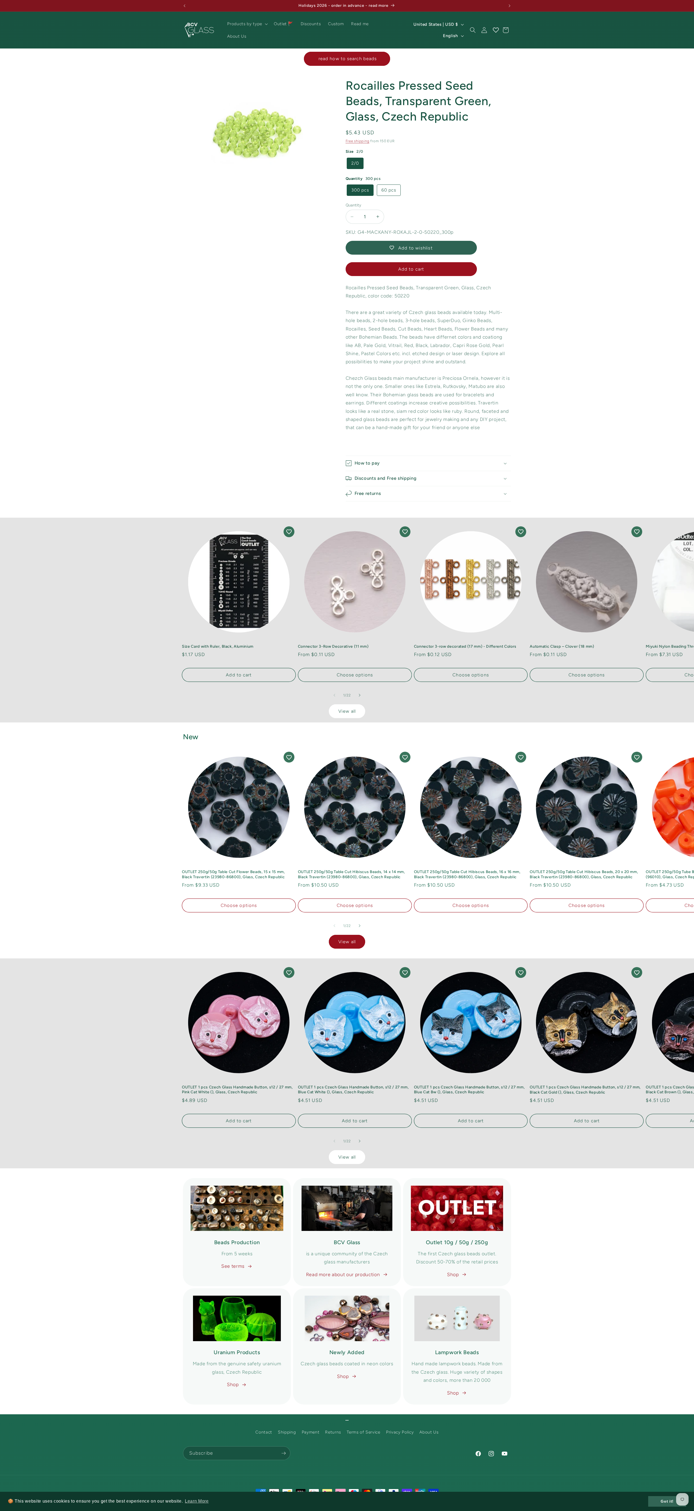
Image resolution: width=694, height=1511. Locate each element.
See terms (233, 1266)
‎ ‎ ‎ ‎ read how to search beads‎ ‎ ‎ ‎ (347, 58)
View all (347, 711)
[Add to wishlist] (289, 531)
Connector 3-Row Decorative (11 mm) (333, 646)
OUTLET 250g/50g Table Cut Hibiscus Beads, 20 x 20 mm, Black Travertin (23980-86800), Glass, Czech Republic (584, 874)
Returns (333, 1432)
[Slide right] (359, 695)
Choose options (355, 674)
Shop (453, 1274)
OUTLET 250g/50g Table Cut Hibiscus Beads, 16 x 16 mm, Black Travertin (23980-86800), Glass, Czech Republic (467, 874)
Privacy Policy (400, 1432)
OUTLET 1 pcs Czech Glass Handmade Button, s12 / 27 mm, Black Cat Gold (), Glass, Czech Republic (585, 1090)
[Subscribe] (283, 1453)
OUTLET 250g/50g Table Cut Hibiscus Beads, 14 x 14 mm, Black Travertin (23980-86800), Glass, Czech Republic (351, 874)
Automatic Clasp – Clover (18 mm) (562, 646)
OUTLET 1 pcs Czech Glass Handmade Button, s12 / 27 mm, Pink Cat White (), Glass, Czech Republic (237, 1090)
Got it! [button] (667, 1501)
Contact (263, 1432)
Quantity (353, 205)
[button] (247, 24)
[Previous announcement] (185, 5)
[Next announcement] (510, 5)
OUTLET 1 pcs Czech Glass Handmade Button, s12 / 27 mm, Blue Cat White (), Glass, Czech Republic (353, 1090)
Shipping (287, 1432)
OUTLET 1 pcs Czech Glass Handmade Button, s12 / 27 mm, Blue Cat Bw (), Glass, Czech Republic (469, 1090)
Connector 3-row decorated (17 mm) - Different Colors (465, 646)
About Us (428, 1432)
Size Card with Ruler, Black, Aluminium (217, 646)
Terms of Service (363, 1432)
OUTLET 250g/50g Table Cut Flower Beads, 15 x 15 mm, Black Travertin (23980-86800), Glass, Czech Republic (233, 874)
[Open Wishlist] (495, 30)
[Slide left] (334, 695)
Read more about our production (343, 1274)
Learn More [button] (197, 1501)
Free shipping (358, 141)
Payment (311, 1432)
